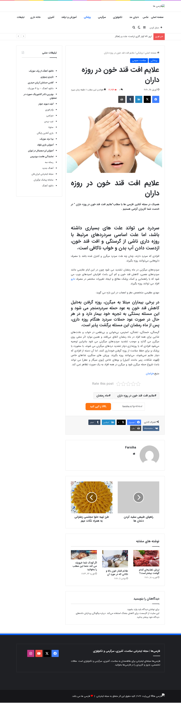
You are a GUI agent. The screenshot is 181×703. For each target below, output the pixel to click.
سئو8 (50, 127)
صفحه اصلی (157, 17)
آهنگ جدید (47, 168)
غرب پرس (48, 121)
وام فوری (49, 110)
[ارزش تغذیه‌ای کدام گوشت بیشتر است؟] (146, 558)
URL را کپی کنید (98, 406)
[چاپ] (121, 99)
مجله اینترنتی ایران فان (42, 174)
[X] (147, 99)
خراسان (150, 373)
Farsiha (130, 447)
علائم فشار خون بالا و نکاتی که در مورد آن (117, 572)
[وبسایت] (134, 454)
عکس (145, 17)
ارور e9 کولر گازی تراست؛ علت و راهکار (133, 36)
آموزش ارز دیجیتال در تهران (40, 151)
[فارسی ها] (159, 6)
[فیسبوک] (155, 99)
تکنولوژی (117, 17)
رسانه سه (49, 162)
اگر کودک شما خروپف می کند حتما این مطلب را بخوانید (84, 566)
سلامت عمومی (139, 60)
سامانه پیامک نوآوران (43, 180)
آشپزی (51, 17)
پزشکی (87, 17)
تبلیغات (21, 17)
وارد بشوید (132, 609)
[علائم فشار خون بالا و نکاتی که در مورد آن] (115, 559)
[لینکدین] (138, 99)
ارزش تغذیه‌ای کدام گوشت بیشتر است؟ (149, 571)
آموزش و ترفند (69, 17)
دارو (73, 279)
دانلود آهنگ (47, 186)
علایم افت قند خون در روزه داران (135, 395)
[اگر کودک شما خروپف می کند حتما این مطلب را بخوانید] (84, 554)
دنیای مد (134, 17)
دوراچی (49, 115)
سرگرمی (102, 17)
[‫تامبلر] (130, 99)
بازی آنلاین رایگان (45, 133)
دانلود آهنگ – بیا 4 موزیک (40, 88)
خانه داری (35, 17)
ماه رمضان (102, 395)
